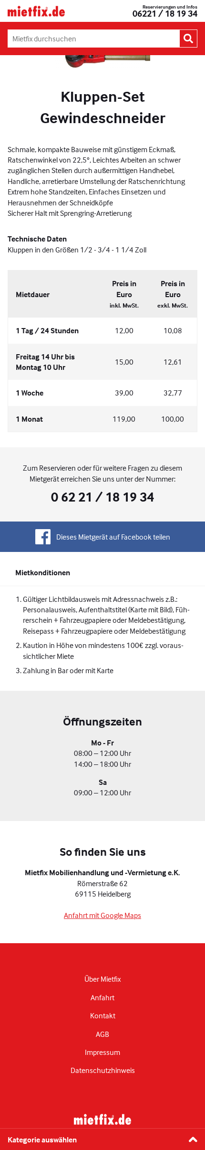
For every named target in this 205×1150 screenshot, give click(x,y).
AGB (102, 1034)
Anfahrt (102, 997)
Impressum (102, 1052)
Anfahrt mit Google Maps (102, 915)
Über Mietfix (102, 979)
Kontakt (102, 1015)
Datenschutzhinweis (103, 1070)
